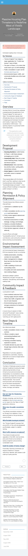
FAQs (5, 102)
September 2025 (8, 532)
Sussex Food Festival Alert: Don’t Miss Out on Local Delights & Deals (13, 520)
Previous (7, 466)
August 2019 (6, 543)
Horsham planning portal (11, 72)
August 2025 (7, 535)
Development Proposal (10, 87)
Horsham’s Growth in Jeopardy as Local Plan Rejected (13, 496)
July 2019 (6, 546)
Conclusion (7, 100)
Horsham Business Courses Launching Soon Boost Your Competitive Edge (11, 511)
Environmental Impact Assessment (14, 93)
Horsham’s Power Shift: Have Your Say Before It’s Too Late (13, 482)
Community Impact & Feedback (13, 96)
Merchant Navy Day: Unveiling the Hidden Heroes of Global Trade (13, 506)
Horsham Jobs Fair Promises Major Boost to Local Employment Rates (13, 515)
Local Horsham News (9, 34)
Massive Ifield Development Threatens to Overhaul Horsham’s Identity (13, 501)
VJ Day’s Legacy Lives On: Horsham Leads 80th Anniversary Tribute (13, 486)
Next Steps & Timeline (10, 98)
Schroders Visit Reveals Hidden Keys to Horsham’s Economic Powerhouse (13, 491)
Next (22, 466)
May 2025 (6, 539)
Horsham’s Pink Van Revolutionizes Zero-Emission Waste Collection (13, 477)
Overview (7, 85)
